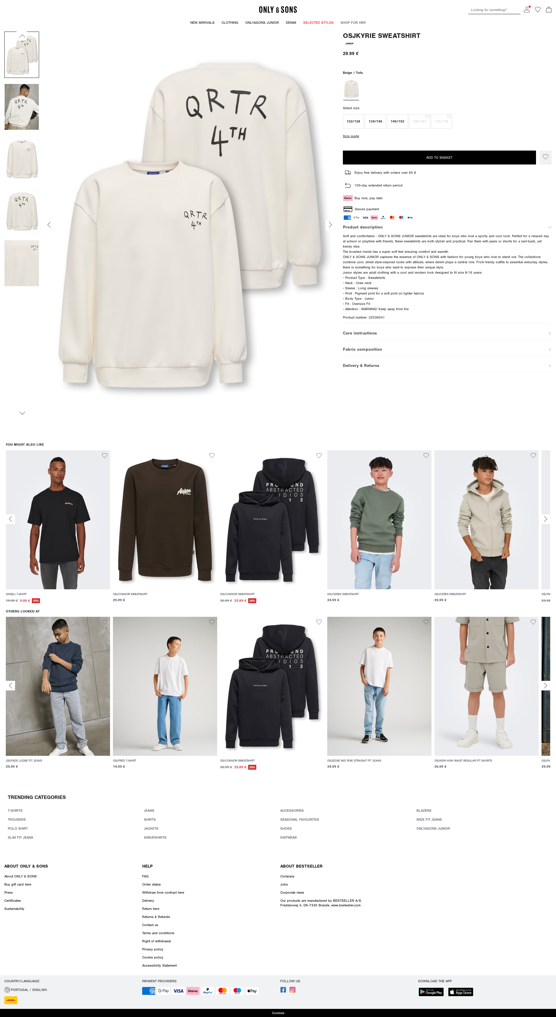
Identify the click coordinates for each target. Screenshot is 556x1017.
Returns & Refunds (156, 916)
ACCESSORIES (292, 810)
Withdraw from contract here (163, 892)
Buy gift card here (17, 884)
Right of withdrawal (156, 941)
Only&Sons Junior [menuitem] (262, 22)
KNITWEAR (288, 837)
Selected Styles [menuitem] (318, 22)
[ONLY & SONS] (278, 12)
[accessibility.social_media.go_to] (283, 991)
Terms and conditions (158, 933)
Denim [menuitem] (291, 22)
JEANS (149, 810)
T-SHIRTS (15, 810)
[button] (353, 121)
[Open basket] (549, 10)
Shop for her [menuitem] (353, 22)
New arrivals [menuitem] (202, 22)
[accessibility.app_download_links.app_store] (462, 992)
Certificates (12, 900)
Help (147, 866)
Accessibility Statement (159, 965)
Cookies (278, 1013)
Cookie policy (152, 957)
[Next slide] (545, 519)
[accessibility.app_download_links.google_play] (433, 992)
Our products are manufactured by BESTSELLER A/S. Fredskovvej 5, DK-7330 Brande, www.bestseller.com (321, 903)
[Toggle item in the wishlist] (545, 157)
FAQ (145, 876)
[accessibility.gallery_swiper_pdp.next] (22, 413)
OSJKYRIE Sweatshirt (381, 36)
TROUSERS (17, 819)
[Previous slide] (10, 519)
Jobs (284, 884)
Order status (151, 884)
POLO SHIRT (18, 828)
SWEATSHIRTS (155, 837)
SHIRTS (150, 819)
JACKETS (151, 828)
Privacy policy (152, 949)
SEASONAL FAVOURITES (299, 819)
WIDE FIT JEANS (429, 819)
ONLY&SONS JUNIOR (433, 828)
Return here (150, 908)
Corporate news (292, 892)
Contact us (150, 925)
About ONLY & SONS (26, 866)
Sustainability (14, 908)
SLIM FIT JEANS (20, 837)
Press (8, 892)
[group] (58, 529)
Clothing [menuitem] (230, 22)
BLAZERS (423, 810)
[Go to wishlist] (538, 11)
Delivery (148, 900)
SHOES (286, 828)
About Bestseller (301, 866)
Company (287, 876)
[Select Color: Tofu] (351, 89)
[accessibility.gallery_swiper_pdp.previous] (22, 36)
